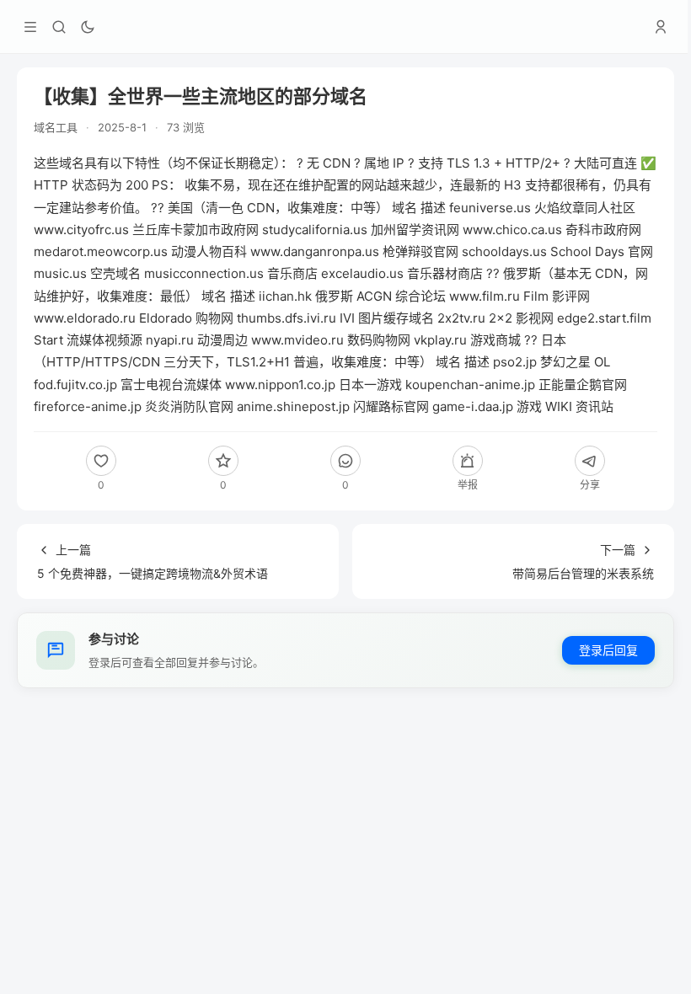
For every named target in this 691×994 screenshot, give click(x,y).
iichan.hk (285, 296)
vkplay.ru (440, 340)
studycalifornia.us (314, 230)
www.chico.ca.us (512, 230)
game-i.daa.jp (472, 406)
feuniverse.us (490, 208)
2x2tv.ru (461, 318)
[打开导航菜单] (30, 26)
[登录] (660, 26)
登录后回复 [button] (608, 650)
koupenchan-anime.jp (470, 385)
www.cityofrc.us (81, 230)
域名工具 (56, 127)
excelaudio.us (362, 273)
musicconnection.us (204, 273)
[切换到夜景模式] (87, 26)
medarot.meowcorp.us (101, 251)
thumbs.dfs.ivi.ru (286, 318)
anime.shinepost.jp (293, 406)
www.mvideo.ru (297, 340)
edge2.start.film (604, 318)
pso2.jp (515, 362)
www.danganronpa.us (314, 251)
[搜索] (59, 26)
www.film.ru (484, 296)
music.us (60, 273)
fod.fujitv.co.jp (75, 385)
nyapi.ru (170, 340)
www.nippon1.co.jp (280, 385)
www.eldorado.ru (85, 318)
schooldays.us (504, 251)
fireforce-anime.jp (88, 406)
